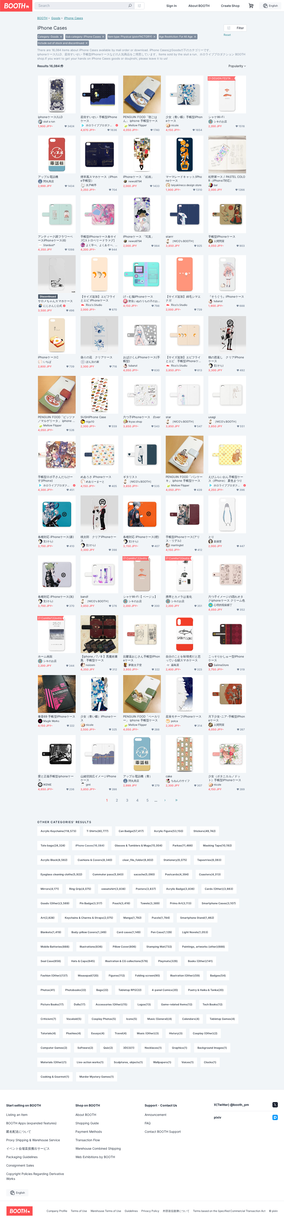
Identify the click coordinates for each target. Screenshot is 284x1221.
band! (84, 596)
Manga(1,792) (132, 917)
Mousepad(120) (88, 975)
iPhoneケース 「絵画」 (138, 176)
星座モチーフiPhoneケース (183, 716)
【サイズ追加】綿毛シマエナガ (183, 298)
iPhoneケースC (48, 357)
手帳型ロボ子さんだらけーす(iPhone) (55, 478)
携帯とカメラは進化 (179, 596)
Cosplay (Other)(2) (205, 1033)
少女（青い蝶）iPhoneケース (98, 718)
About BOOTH (198, 5)
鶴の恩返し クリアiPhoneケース (226, 359)
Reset (227, 34)
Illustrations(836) (91, 946)
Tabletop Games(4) (222, 1019)
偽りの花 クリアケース (96, 357)
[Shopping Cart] (251, 6)
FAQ (148, 1123)
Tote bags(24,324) (53, 845)
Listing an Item (17, 1115)
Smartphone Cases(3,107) (219, 903)
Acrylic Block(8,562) (54, 860)
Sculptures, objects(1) (128, 1062)
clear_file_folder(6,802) (137, 860)
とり (211, 537)
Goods (55, 18)
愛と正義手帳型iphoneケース (56, 778)
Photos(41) (48, 990)
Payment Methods (88, 1131)
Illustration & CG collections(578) (126, 961)
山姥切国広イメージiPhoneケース (98, 778)
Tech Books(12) (213, 1004)
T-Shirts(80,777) (97, 831)
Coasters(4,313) (210, 874)
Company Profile (57, 1211)
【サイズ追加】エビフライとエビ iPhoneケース (98, 298)
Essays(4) (98, 1033)
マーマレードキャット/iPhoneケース (184, 178)
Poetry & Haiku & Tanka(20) (206, 990)
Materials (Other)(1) (54, 1062)
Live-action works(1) (90, 1062)
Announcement (155, 1115)
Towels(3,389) (150, 903)
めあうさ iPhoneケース (96, 477)
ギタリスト (130, 477)
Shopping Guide (87, 1123)
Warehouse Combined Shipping (98, 1148)
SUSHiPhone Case (93, 417)
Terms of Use (79, 1211)
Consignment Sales (20, 1165)
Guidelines (131, 1211)
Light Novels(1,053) (195, 932)
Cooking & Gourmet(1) (55, 1076)
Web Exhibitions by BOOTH (95, 1157)
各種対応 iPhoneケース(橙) (141, 537)
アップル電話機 (48, 176)
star (168, 417)
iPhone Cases (73, 18)
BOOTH (42, 18)
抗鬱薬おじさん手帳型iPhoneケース (141, 658)
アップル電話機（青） (137, 776)
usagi (212, 417)
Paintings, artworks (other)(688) (203, 946)
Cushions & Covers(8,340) (95, 860)
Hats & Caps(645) (83, 961)
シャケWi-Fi (216, 117)
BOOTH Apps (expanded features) (31, 1123)
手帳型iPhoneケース (221, 236)
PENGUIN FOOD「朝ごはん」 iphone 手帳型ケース (140, 118)
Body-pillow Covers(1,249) (88, 932)
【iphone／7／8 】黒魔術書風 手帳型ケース (99, 658)
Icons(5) (131, 1019)
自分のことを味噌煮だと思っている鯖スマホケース (183, 658)
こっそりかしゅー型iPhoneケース (226, 658)
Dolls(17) (79, 1004)
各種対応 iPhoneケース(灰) (56, 596)
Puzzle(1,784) (161, 917)
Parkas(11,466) (183, 845)
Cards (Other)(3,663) (219, 888)
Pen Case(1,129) (161, 932)
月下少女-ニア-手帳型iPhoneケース (226, 718)
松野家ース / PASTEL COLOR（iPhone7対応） (226, 178)
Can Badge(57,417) (131, 831)
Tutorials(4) (48, 1033)
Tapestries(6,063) (209, 860)
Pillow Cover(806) (124, 946)
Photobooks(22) (75, 990)
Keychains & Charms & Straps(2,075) (89, 917)
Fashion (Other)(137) (54, 975)
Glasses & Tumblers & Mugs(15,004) (138, 845)
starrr (169, 236)
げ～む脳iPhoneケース (138, 296)
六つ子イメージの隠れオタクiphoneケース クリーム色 (226, 598)
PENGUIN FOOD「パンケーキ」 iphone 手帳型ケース (184, 478)
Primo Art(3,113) (180, 903)
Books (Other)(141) (200, 961)
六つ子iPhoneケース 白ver (141, 417)
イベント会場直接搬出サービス (28, 1148)
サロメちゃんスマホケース (55, 301)
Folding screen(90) (147, 975)
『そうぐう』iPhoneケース (226, 296)
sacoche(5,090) (144, 874)
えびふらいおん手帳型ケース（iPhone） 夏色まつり (225, 478)
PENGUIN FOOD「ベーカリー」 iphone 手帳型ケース (141, 718)
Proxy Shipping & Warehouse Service (33, 1140)
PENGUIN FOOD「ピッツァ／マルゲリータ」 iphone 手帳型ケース (56, 419)
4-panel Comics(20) (165, 990)
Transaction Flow (87, 1140)
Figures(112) (117, 975)
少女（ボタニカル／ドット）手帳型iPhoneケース (224, 778)
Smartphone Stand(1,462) (197, 917)
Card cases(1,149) (129, 932)
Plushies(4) (73, 1033)
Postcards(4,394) (177, 874)
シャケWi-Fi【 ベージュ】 (140, 596)
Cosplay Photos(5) (104, 1019)
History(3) (176, 1033)
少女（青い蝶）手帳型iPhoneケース (184, 118)
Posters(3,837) (146, 888)
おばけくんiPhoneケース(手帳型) (141, 359)
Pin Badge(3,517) (91, 903)
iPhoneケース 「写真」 (138, 236)
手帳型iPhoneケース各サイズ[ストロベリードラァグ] (98, 238)
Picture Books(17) (52, 1004)
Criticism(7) (48, 1019)
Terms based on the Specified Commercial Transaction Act (229, 1211)
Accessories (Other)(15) (111, 1004)
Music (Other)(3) (148, 1033)
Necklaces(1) (153, 1047)
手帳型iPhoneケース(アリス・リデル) (183, 538)
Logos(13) (144, 1004)
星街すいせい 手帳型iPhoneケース (99, 118)
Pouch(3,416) (121, 903)
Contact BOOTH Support (163, 1131)
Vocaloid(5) (73, 1019)
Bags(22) (102, 990)
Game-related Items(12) (176, 1004)
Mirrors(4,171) (50, 888)
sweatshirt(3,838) (113, 888)
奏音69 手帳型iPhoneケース (56, 716)
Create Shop (230, 5)
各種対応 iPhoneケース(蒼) (56, 537)
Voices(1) (187, 1062)
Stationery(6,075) (175, 860)
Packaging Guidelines (21, 1157)
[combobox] (84, 5)
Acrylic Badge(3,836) (180, 888)
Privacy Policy (150, 1211)
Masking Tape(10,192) (217, 845)
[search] (130, 6)
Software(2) (85, 1047)
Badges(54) (218, 975)
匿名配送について (18, 1131)
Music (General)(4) (159, 1019)
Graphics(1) (179, 1047)
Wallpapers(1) (162, 1062)
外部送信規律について (176, 1211)
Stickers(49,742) (204, 831)
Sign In (171, 5)
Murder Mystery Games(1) (96, 1076)
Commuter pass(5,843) (108, 874)
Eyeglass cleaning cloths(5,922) (61, 874)
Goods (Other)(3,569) (55, 903)
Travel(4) (121, 1033)
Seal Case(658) (51, 961)
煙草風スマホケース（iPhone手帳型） (99, 178)
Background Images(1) (212, 1047)
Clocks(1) (210, 1062)
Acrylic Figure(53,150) (168, 831)
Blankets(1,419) (51, 932)
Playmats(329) (168, 961)
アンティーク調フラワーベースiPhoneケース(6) (55, 238)
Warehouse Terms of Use (106, 1211)
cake (169, 776)
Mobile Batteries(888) (55, 946)
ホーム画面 (45, 656)
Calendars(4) (190, 1019)
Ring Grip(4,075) (80, 888)
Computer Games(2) (54, 1047)
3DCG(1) (128, 1047)
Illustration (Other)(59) (185, 975)
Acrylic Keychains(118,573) (58, 831)
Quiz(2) (108, 1047)
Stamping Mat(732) (159, 946)
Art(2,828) (48, 917)
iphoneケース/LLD (50, 117)
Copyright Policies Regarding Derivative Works (35, 1176)
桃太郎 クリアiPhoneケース (98, 538)
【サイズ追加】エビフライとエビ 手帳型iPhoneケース (183, 359)
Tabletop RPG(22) (130, 990)
